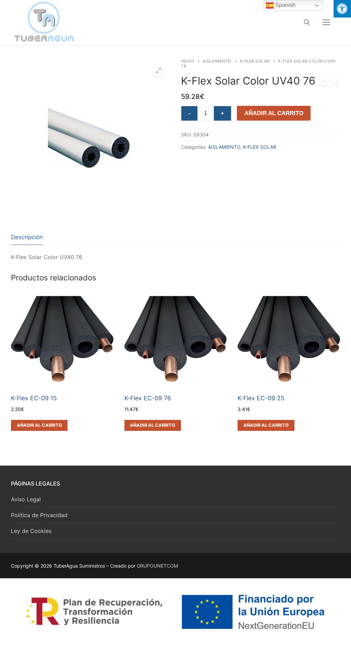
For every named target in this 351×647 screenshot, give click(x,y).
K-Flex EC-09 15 (34, 398)
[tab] (27, 237)
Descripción (27, 237)
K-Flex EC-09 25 (261, 398)
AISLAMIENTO (217, 61)
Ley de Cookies (31, 530)
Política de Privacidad (39, 515)
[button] (159, 70)
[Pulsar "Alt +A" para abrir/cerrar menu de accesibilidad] (342, 9)
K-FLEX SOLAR (254, 61)
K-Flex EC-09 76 (147, 398)
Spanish (284, 5)
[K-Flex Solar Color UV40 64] (324, 82)
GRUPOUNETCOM (157, 566)
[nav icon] (326, 22)
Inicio (187, 61)
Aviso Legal (26, 499)
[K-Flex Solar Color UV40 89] (336, 82)
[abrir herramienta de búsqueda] (307, 22)
